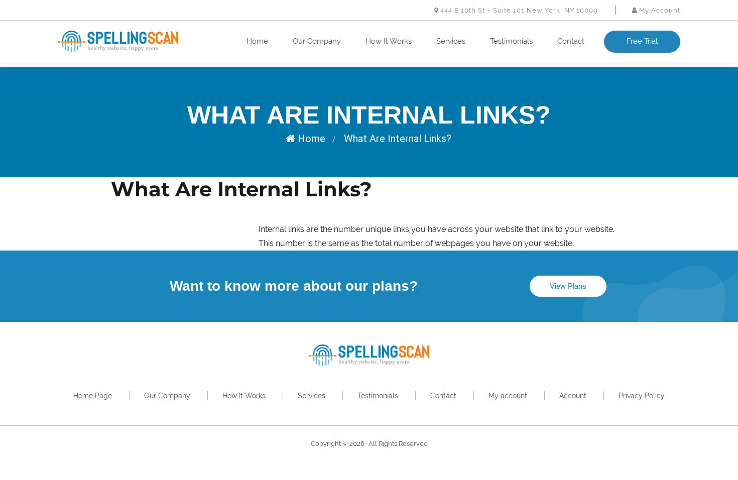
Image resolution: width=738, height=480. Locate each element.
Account (572, 396)
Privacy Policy (642, 396)
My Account (658, 10)
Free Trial (642, 41)
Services (450, 41)
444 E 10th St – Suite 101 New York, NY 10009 (518, 10)
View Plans (568, 286)
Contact (570, 41)
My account (507, 396)
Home (257, 41)
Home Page (92, 396)
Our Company (317, 41)
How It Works (388, 41)
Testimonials (511, 41)
